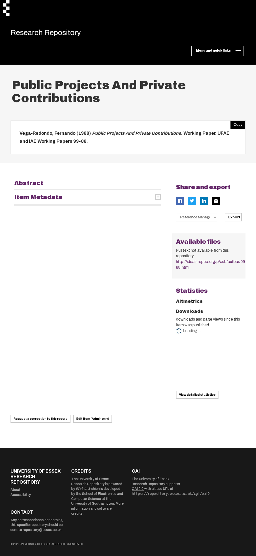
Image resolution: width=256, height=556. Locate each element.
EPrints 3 (83, 489)
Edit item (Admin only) (92, 419)
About (15, 490)
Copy (236, 123)
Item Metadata (38, 197)
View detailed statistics (197, 394)
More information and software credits (97, 508)
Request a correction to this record (41, 419)
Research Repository (45, 33)
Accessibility (20, 495)
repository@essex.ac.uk (42, 530)
